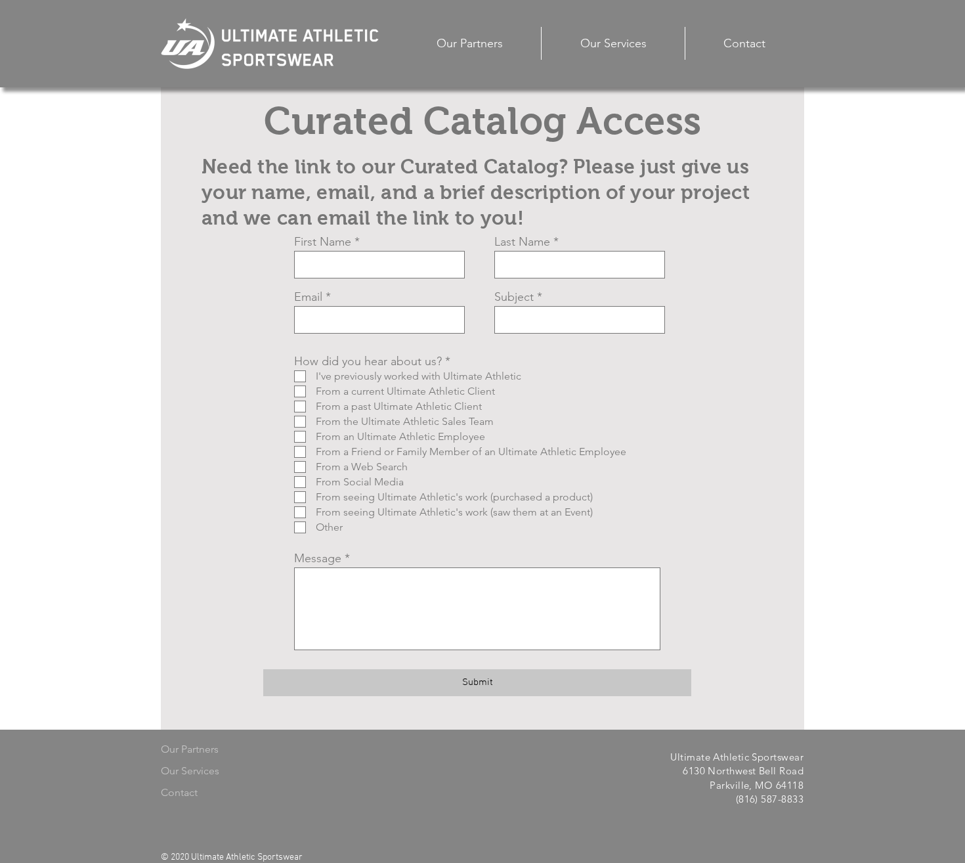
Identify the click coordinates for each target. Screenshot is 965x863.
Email (308, 297)
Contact (179, 792)
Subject (514, 297)
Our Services (190, 770)
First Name (322, 242)
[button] (613, 43)
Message (317, 558)
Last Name (522, 242)
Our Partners (190, 749)
